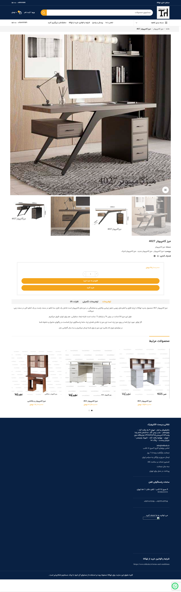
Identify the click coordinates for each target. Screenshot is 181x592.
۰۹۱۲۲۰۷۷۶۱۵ (149, 501)
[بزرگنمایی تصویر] (165, 190)
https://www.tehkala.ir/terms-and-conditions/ (151, 564)
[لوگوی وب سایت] (163, 12)
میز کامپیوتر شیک (128, 251)
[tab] (106, 301)
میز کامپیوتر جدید (145, 251)
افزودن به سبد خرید (90, 281)
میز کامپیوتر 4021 (90, 401)
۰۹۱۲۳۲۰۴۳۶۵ (162, 501)
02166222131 (163, 492)
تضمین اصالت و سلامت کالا (158, 462)
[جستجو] (44, 13)
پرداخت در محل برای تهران (159, 471)
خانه (167, 29)
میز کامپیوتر (158, 29)
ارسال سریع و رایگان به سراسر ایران (155, 457)
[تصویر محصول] (144, 374)
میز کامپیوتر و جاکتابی (36, 401)
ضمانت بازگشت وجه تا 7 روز (158, 453)
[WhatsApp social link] (158, 256)
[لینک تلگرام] (154, 256)
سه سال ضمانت (163, 466)
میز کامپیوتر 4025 (144, 401)
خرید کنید (90, 288)
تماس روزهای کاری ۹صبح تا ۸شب (156, 448)
